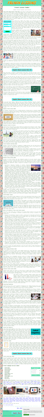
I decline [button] (28, 414)
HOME (29, 5)
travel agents (8, 382)
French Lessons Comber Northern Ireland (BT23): (11, 11)
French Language (12, 400)
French (10, 18)
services (4, 385)
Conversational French (30, 397)
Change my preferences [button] (32, 414)
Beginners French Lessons (24, 399)
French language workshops (22, 250)
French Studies (6, 398)
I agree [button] (25, 414)
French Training (8, 397)
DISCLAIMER (39, 5)
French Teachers (25, 400)
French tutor (20, 350)
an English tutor (19, 382)
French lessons (7, 106)
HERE (22, 384)
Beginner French (37, 397)
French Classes (11, 399)
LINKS (31, 5)
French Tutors (17, 399)
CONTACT (36, 5)
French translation (14, 383)
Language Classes (22, 397)
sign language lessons (35, 383)
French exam (5, 286)
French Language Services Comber (11, 365)
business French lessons (22, 344)
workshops (7, 256)
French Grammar (25, 398)
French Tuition (5, 399)
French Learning (37, 398)
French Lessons (31, 398)
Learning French (37, 400)
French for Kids (6, 400)
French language (34, 362)
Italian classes (30, 382)
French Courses (32, 399)
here (28, 396)
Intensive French (12, 398)
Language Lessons (15, 397)
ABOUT (33, 5)
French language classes (27, 347)
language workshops (16, 263)
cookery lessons (24, 383)
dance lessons (8, 384)
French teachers (29, 104)
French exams (20, 317)
